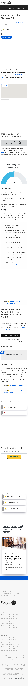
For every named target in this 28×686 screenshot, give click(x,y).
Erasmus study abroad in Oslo (8, 623)
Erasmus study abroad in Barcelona (10, 641)
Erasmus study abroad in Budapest (10, 643)
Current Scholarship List (7, 590)
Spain (23, 22)
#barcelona (19, 523)
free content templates (14, 678)
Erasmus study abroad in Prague (9, 621)
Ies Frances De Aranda (16, 385)
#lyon (20, 526)
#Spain (16, 34)
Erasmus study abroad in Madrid (9, 639)
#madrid (11, 523)
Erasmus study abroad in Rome (9, 650)
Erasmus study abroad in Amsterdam (10, 646)
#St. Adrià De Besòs (7, 34)
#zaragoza (6, 532)
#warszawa (6, 526)
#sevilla (5, 529)
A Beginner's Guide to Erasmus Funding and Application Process (13, 558)
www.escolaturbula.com (13, 264)
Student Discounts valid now (8, 595)
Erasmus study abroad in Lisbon (9, 648)
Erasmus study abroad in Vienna (9, 620)
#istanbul (14, 526)
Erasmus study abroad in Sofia (9, 625)
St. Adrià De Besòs (16, 22)
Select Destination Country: (16, 8)
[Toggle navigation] (25, 3)
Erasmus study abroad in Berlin (9, 618)
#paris (5, 523)
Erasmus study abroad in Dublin (9, 627)
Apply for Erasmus (6, 37)
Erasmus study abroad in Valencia (9, 616)
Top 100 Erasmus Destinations (8, 591)
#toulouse (19, 529)
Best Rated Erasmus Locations (10, 335)
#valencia (12, 529)
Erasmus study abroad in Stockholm (10, 644)
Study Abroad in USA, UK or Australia (10, 593)
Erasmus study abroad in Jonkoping (10, 614)
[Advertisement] (14, 53)
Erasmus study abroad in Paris (8, 637)
